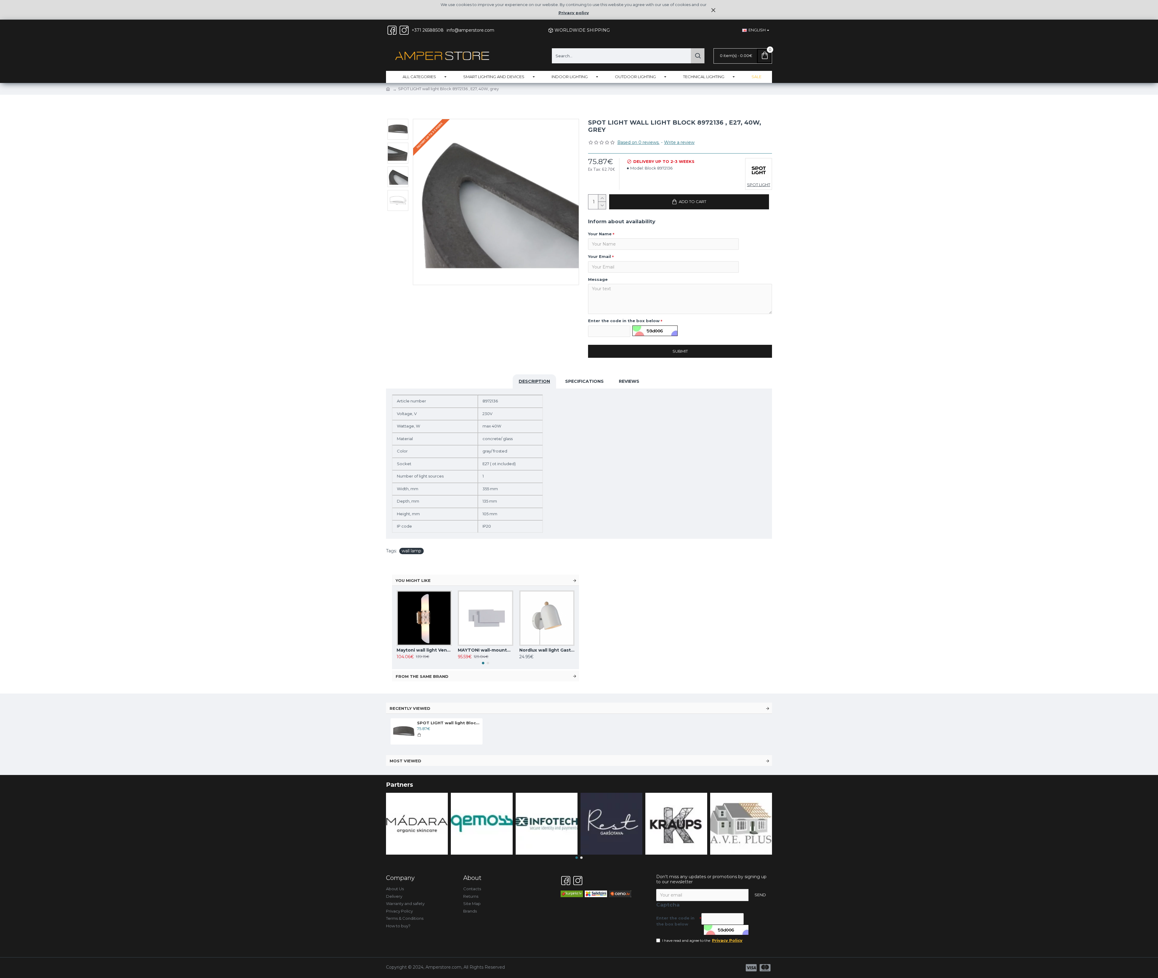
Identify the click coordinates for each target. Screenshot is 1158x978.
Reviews (629, 381)
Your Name (600, 233)
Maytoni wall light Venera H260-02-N (424, 650)
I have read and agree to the (702, 940)
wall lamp (411, 551)
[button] (483, 663)
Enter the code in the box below (624, 320)
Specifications (584, 381)
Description (534, 381)
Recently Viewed (410, 708)
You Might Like (413, 580)
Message (598, 279)
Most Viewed (405, 760)
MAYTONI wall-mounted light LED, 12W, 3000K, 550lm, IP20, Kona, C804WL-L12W (485, 650)
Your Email (599, 256)
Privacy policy (573, 12)
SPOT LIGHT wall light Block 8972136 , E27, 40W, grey (448, 722)
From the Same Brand (422, 676)
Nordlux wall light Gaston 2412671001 (546, 650)
